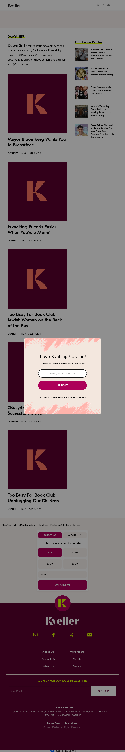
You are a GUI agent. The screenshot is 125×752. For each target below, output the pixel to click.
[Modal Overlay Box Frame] (62, 376)
